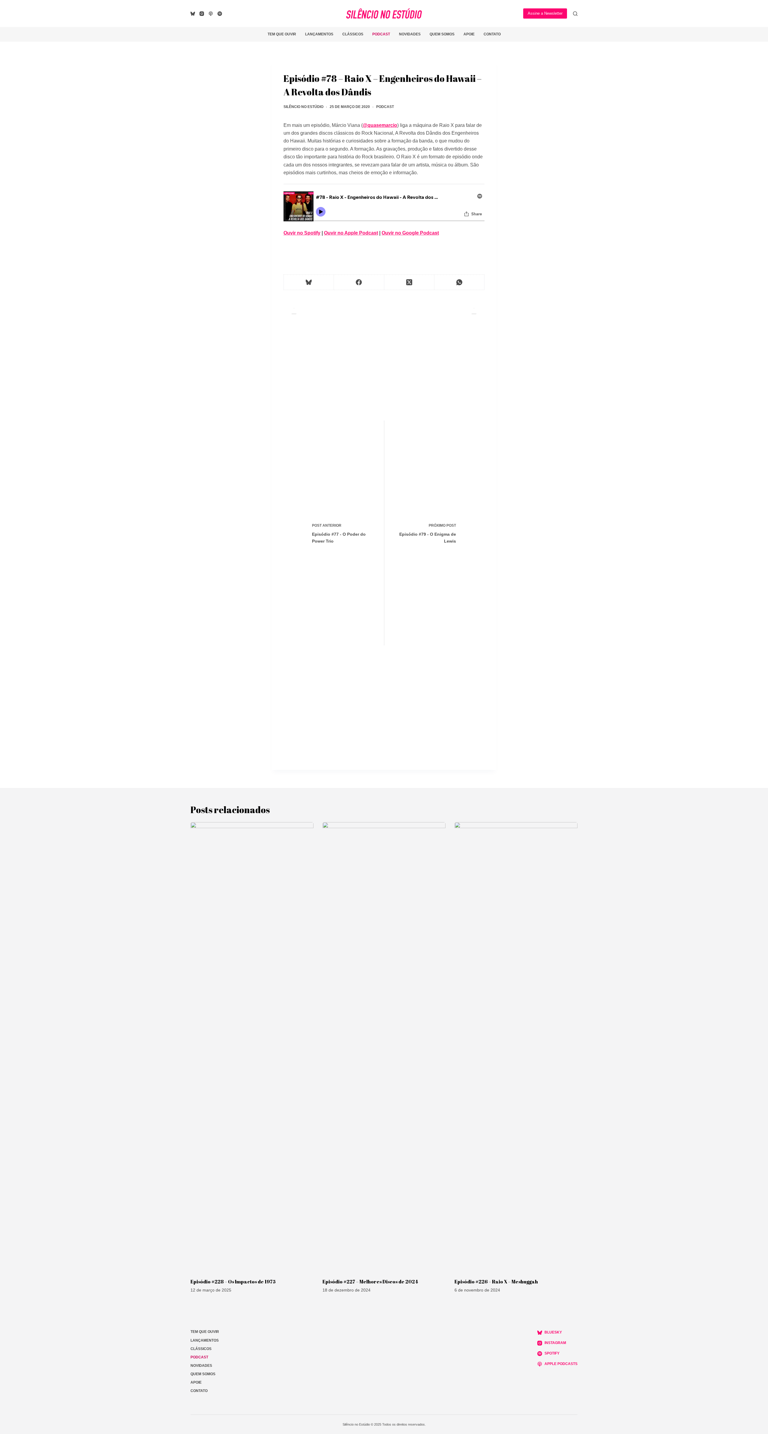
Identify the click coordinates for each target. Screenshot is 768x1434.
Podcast (381, 34)
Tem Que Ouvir (282, 34)
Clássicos (352, 34)
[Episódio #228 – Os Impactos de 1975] (252, 1047)
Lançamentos (319, 34)
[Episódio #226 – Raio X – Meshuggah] (516, 1047)
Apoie (469, 34)
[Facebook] (359, 282)
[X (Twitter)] (409, 282)
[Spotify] (220, 13)
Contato (492, 34)
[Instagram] (202, 13)
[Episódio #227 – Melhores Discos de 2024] (384, 1047)
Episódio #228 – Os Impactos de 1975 (233, 1281)
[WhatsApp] (459, 282)
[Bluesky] (192, 13)
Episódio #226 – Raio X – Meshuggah (496, 1281)
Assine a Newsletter (545, 13)
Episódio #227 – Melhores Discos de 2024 (370, 1281)
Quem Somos (442, 34)
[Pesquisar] (575, 13)
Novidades (410, 34)
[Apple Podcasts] (210, 13)
